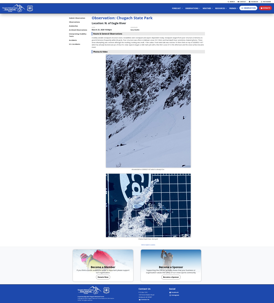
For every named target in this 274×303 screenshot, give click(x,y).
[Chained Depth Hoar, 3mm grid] (148, 205)
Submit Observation (77, 18)
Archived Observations (78, 30)
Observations (192, 8)
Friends (233, 8)
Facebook (175, 292)
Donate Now (103, 277)
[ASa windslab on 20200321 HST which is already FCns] (148, 111)
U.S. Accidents (74, 44)
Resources (220, 8)
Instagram (175, 295)
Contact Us (145, 299)
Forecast (176, 8)
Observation (250, 8)
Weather (207, 8)
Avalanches (73, 26)
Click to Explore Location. (148, 245)
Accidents (73, 40)
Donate (266, 8)
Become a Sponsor (171, 277)
